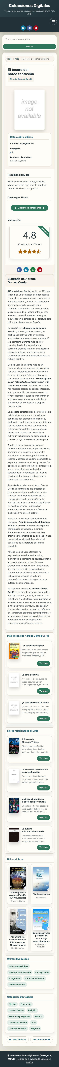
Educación (26, 1004)
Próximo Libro (40, 1039)
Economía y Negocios (19, 1016)
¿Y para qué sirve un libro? (35, 702)
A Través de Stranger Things (30, 740)
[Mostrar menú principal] (53, 21)
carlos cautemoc (17, 984)
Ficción (12, 1004)
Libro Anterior (19, 1039)
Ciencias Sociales (17, 1028)
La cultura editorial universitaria (33, 830)
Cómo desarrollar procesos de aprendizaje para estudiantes (41, 937)
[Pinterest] (35, 28)
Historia (38, 1016)
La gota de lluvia (30, 674)
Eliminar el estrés (41, 894)
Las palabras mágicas (33, 645)
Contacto (45, 1059)
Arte (17, 59)
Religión (32, 1010)
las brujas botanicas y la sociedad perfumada (34, 800)
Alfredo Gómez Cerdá (20, 79)
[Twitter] (23, 28)
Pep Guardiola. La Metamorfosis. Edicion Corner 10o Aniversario (17, 941)
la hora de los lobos (18, 966)
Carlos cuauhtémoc (34, 978)
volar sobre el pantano (20, 972)
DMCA (29, 1062)
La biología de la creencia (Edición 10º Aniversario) (17, 895)
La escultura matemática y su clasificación (35, 770)
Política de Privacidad (28, 1059)
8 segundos (14, 978)
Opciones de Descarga (29, 207)
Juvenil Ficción (16, 1010)
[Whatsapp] (33, 269)
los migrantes (42, 972)
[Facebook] (29, 28)
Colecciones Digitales (29, 5)
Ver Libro (43, 663)
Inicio (9, 59)
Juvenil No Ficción (18, 1022)
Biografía (35, 1028)
